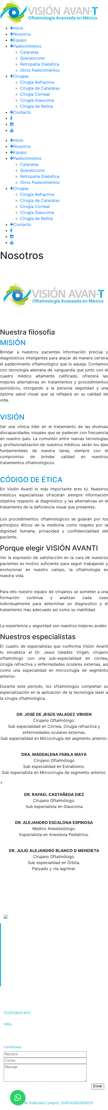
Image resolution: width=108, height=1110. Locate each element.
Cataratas (29, 52)
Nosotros (22, 34)
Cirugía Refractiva (37, 82)
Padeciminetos (27, 46)
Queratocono (32, 58)
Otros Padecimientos (40, 70)
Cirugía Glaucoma (37, 100)
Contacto (22, 112)
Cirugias (21, 76)
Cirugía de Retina (36, 106)
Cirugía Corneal (35, 94)
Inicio (18, 28)
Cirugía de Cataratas (40, 88)
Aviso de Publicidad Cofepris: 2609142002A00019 (54, 1103)
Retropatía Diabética (39, 64)
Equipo (20, 40)
